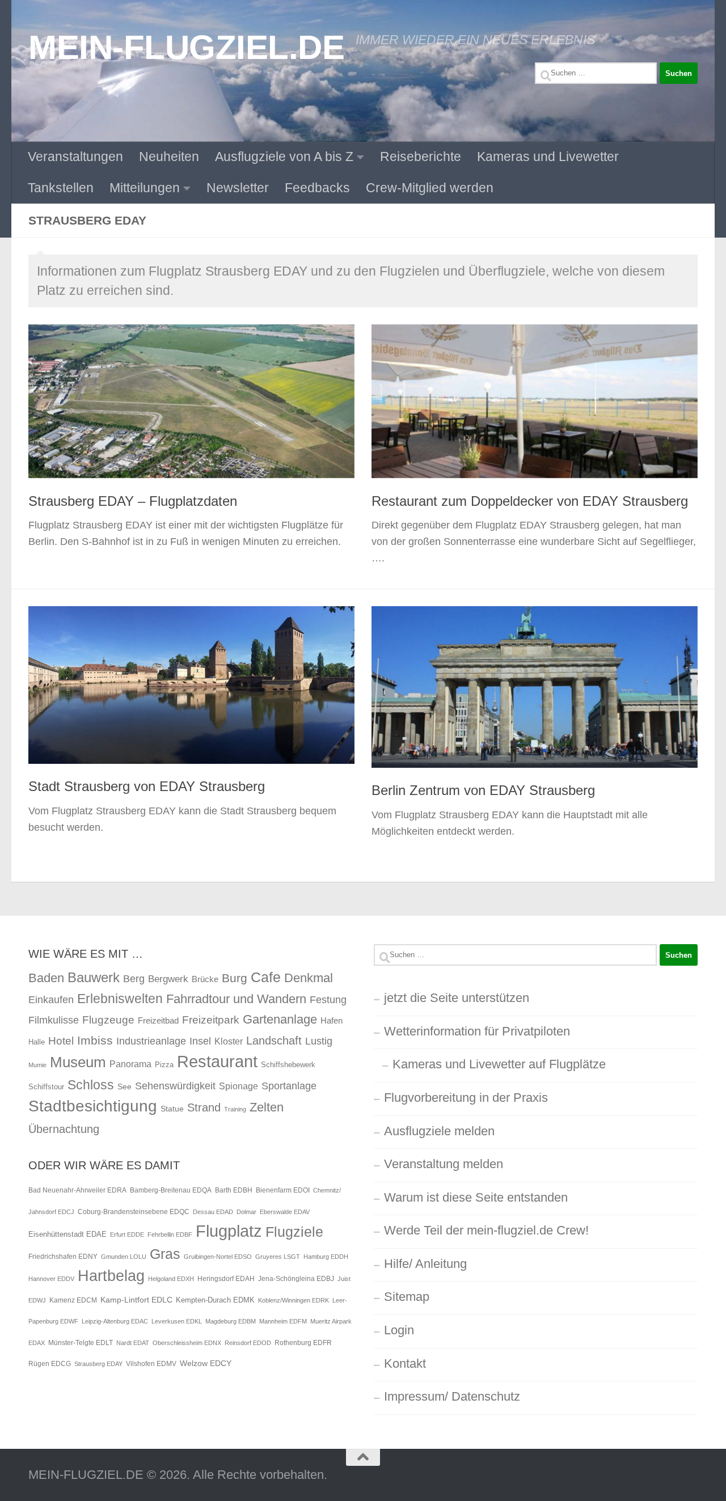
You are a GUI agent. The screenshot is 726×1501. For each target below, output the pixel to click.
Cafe (266, 977)
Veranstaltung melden (443, 1164)
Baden (46, 978)
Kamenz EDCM (73, 1300)
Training (235, 1109)
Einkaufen (51, 999)
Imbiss (95, 1040)
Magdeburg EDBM (230, 1321)
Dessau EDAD (213, 1211)
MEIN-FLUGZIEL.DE (186, 47)
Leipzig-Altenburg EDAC (115, 1321)
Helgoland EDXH (171, 1278)
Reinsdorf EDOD (248, 1342)
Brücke (205, 979)
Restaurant (217, 1061)
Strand (204, 1107)
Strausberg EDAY (98, 1363)
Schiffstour (46, 1087)
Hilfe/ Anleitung (425, 1264)
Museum (78, 1062)
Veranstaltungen (75, 156)
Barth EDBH (233, 1190)
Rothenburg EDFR (303, 1342)
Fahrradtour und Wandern (236, 999)
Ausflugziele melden (439, 1131)
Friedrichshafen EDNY (63, 1256)
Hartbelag (111, 1275)
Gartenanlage (280, 1019)
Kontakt (405, 1363)
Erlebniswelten (120, 998)
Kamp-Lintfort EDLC (136, 1299)
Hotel (61, 1041)
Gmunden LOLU (123, 1256)
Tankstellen (61, 187)
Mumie (37, 1065)
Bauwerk (93, 977)
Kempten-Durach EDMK (215, 1300)
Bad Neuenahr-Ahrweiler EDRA (77, 1190)
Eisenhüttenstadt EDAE (67, 1234)
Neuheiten (169, 156)
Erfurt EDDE (127, 1234)
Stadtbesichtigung (92, 1106)
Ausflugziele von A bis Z (284, 156)
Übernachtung (63, 1129)
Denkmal (308, 978)
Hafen (331, 1020)
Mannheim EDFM (283, 1321)
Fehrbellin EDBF (169, 1234)
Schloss (90, 1084)
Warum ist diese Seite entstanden (476, 1197)
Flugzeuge (108, 1020)
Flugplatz (229, 1230)
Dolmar (246, 1211)
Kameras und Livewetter (548, 156)
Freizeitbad (158, 1020)
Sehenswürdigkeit (175, 1086)
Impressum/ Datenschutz (452, 1396)
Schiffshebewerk (288, 1064)
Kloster (228, 1041)
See (124, 1086)
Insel (200, 1041)
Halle (36, 1042)
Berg (134, 978)
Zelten (267, 1107)
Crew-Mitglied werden (429, 187)
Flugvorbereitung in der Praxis (466, 1097)
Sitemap (406, 1296)
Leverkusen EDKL (176, 1321)
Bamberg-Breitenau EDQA (171, 1190)
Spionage (238, 1086)
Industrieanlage (151, 1041)
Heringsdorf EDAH (226, 1278)
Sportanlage (288, 1086)
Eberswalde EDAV (285, 1211)
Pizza (164, 1064)
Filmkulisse (53, 1020)
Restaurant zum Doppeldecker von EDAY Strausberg (530, 501)
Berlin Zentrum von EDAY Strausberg (483, 790)
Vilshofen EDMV (151, 1363)
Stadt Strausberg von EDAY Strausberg (146, 786)
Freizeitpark (210, 1020)
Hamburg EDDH (325, 1256)
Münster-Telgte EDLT (80, 1343)
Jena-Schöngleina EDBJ (296, 1279)
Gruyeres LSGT (277, 1256)
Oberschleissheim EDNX (187, 1342)
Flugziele (294, 1232)
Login (399, 1330)
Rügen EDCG (49, 1364)
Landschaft (274, 1040)
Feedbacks (317, 187)
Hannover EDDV (51, 1278)
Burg (234, 978)
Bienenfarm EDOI (283, 1190)
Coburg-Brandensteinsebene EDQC (133, 1211)
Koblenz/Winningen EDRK (293, 1300)
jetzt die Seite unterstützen (456, 998)
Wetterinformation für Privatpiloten (477, 1031)
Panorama (130, 1064)
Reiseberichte (420, 156)
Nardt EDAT (132, 1342)
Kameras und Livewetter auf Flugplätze (499, 1064)
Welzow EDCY (205, 1363)
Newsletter (237, 187)
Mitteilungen (144, 187)
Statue (172, 1108)
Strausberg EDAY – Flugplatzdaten (132, 501)
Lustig (318, 1041)
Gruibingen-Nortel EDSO (218, 1256)
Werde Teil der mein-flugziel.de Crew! (486, 1230)
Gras (165, 1254)
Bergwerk (168, 978)
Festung (328, 999)
